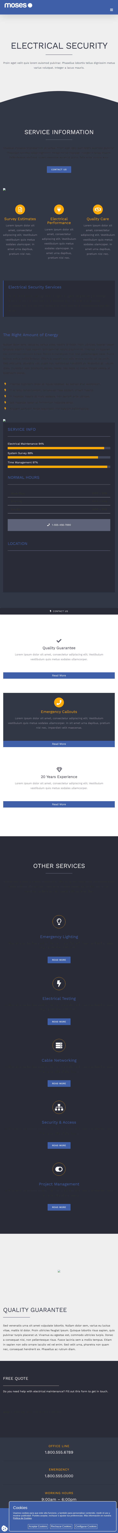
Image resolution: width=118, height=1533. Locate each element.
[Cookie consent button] (4, 1528)
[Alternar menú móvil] (111, 9)
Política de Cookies (22, 1518)
